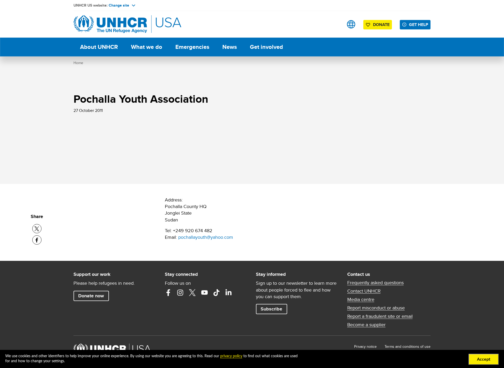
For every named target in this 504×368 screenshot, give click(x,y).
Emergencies (192, 47)
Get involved (266, 47)
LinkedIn (228, 292)
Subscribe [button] (271, 308)
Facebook (168, 292)
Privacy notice (365, 346)
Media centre (360, 299)
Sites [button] (351, 24)
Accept (483, 359)
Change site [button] (119, 5)
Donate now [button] (91, 295)
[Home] (110, 24)
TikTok (216, 292)
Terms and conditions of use (407, 346)
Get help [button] (418, 25)
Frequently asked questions (375, 283)
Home (78, 62)
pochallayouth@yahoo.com (205, 237)
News (229, 47)
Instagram (180, 292)
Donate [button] (381, 25)
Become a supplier (366, 325)
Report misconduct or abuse (376, 308)
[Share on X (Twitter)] (36, 228)
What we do (146, 47)
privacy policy (231, 356)
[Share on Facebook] (36, 240)
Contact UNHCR (364, 291)
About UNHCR (99, 47)
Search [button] (334, 24)
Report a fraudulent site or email (380, 316)
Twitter (192, 292)
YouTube (204, 292)
